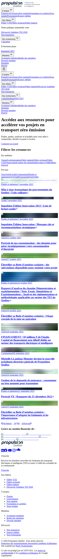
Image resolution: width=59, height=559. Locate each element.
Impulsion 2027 (8, 51)
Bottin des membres (27, 105)
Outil (16, 177)
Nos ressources (7, 35)
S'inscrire (5, 470)
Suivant (27, 423)
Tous (3, 174)
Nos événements (9, 39)
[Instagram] (14, 451)
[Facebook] (5, 451)
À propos (5, 11)
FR (2, 65)
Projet (30, 177)
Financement (11, 162)
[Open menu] (4, 69)
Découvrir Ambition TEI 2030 (14, 32)
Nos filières (6, 20)
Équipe (4, 77)
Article (8, 174)
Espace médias (24, 79)
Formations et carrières (39, 77)
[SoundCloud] (18, 451)
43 (23, 423)
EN (5, 65)
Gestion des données (25, 162)
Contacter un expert (9, 144)
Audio (14, 174)
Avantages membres (10, 105)
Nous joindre (12, 506)
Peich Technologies (24, 546)
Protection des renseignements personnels (19, 543)
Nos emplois (24, 77)
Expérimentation (14, 160)
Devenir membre (8, 60)
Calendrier (5, 98)
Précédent (6, 423)
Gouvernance (13, 77)
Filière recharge (18, 86)
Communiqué (23, 174)
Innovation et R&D (42, 162)
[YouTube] (9, 451)
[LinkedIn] (2, 451)
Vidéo (36, 177)
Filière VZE (6, 86)
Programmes (12, 79)
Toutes (4, 160)
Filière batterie (31, 86)
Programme (23, 177)
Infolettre (5, 63)
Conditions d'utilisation (47, 543)
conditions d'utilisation (28, 553)
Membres (6, 55)
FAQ (11, 177)
